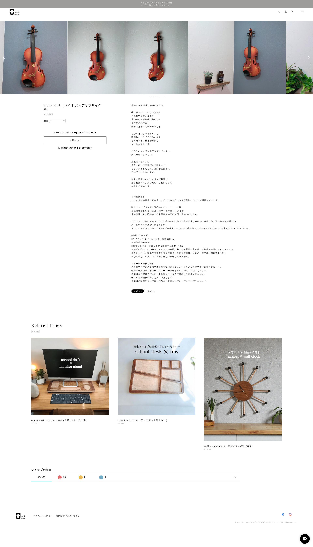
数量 (46, 121)
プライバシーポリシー (43, 516)
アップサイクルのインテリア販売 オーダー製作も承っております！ (156, 4)
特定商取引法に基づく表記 (68, 516)
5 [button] (157, 96)
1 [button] (149, 96)
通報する (151, 291)
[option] (58, 57)
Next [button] (308, 57)
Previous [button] (5, 57)
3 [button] (153, 96)
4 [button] (155, 96)
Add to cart (75, 140)
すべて (41, 477)
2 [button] (151, 96)
